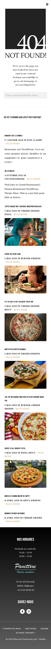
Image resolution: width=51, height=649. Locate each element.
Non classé (34, 140)
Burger (25, 258)
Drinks (35, 211)
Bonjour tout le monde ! (14, 136)
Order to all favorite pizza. (15, 448)
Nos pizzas (30, 628)
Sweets (36, 258)
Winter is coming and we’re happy (17, 496)
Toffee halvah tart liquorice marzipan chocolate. (23, 206)
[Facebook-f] (22, 611)
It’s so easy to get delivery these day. (19, 302)
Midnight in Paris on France (15, 513)
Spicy (8, 309)
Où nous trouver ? (25, 633)
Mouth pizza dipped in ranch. (15, 349)
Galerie (44, 628)
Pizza (8, 214)
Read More (13, 143)
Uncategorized (15, 179)
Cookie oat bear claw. (13, 254)
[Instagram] (28, 611)
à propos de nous (12, 628)
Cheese (25, 211)
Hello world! (10, 171)
